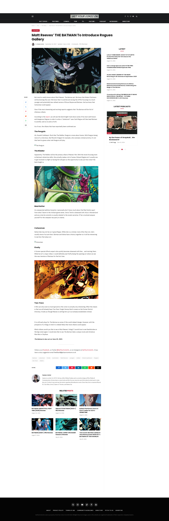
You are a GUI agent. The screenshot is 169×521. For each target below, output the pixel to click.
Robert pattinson (87, 358)
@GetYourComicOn (63, 350)
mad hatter (55, 358)
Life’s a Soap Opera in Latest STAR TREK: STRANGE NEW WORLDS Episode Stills (120, 66)
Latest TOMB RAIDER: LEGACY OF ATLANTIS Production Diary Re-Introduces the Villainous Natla (120, 56)
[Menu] (32, 16)
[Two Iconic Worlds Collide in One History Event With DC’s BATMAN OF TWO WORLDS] (90, 424)
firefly (48, 358)
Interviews (113, 21)
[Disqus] (66, 468)
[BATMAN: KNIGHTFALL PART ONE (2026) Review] (42, 400)
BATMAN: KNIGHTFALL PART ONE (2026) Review (42, 410)
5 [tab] (125, 149)
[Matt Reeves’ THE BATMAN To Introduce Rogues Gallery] (66, 70)
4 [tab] (124, 149)
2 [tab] (120, 149)
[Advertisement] (84, 7)
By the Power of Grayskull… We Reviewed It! (122, 138)
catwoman (42, 358)
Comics (66, 21)
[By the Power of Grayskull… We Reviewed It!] (122, 122)
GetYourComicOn (87, 350)
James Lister (40, 44)
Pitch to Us (109, 510)
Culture (92, 21)
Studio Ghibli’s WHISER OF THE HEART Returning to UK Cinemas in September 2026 (122, 75)
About (48, 510)
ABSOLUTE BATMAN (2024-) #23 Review (66, 410)
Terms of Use (70, 510)
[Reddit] (26, 116)
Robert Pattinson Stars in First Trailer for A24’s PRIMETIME (88, 410)
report (48, 117)
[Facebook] (26, 102)
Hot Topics (43, 21)
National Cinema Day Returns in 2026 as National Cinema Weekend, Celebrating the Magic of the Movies (121, 85)
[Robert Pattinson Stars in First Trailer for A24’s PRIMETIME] (90, 400)
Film (75, 21)
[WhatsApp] (26, 120)
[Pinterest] (26, 111)
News (109, 133)
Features (55, 21)
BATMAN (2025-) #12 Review (42, 433)
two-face (35, 360)
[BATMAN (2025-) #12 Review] (42, 424)
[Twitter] (26, 107)
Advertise (119, 510)
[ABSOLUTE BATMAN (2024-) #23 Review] (66, 400)
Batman (35, 358)
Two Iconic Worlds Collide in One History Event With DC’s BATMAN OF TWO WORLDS (89, 434)
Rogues (96, 358)
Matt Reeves (64, 358)
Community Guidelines (85, 510)
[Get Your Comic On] (84, 16)
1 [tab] (119, 149)
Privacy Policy (58, 510)
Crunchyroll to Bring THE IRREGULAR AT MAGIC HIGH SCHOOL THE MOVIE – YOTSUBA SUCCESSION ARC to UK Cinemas (122, 96)
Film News (36, 30)
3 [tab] (122, 149)
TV (83, 21)
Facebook (46, 350)
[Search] (136, 16)
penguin (72, 358)
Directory (126, 21)
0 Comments (75, 44)
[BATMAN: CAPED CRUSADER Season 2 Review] (66, 424)
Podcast (103, 21)
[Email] (26, 125)
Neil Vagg (113, 142)
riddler (78, 358)
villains (42, 360)
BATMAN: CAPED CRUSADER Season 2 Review (66, 434)
